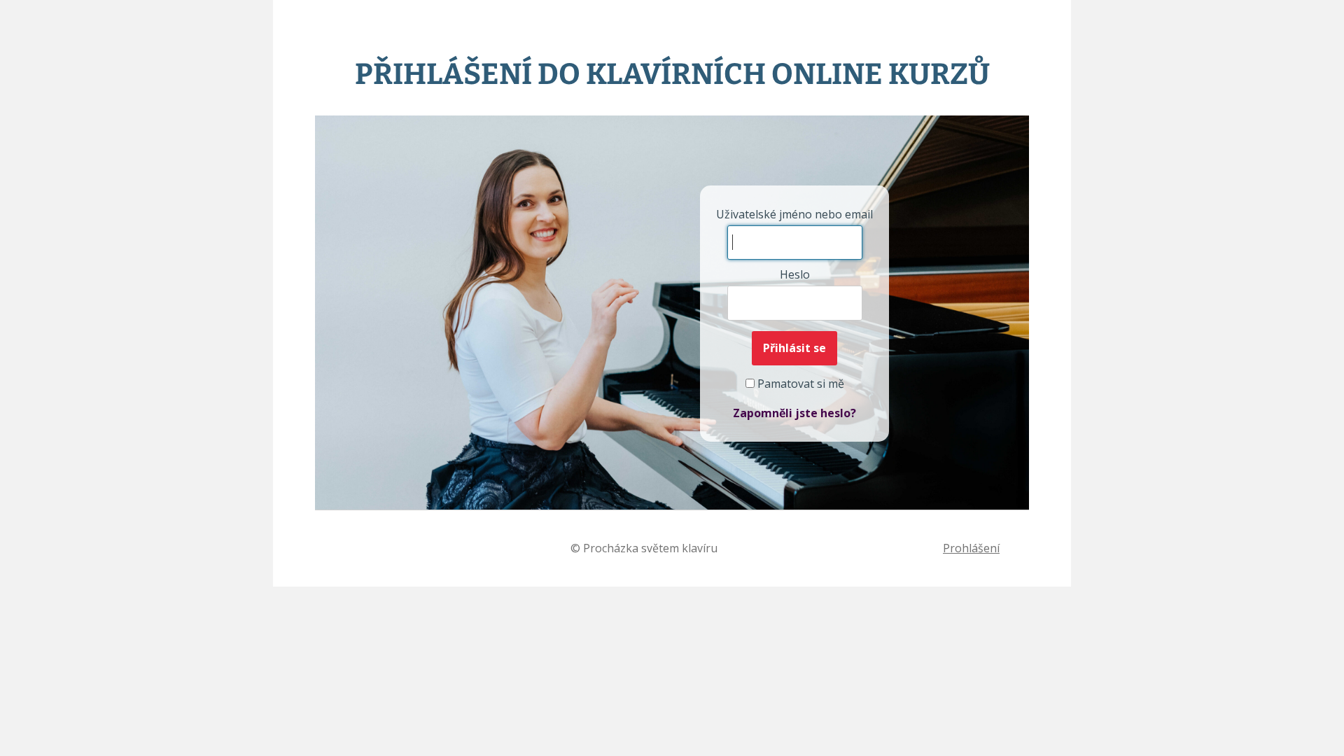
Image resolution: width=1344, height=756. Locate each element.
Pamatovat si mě (799, 383)
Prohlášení (971, 548)
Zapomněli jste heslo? (794, 413)
